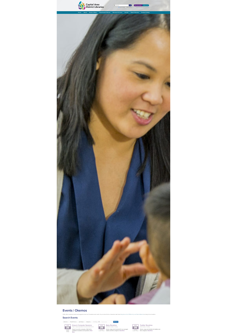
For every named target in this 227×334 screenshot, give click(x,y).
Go (130, 5)
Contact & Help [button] (145, 12)
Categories (88, 321)
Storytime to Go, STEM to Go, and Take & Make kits (132, 314)
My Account (138, 5)
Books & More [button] (93, 12)
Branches (65, 321)
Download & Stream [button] (104, 12)
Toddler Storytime (146, 325)
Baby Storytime (111, 325)
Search (116, 321)
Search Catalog (122, 7)
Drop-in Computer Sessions (82, 325)
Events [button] (126, 12)
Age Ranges (81, 321)
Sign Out (145, 5)
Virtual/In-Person (73, 321)
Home (79, 12)
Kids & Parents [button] (135, 12)
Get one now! (147, 7)
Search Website (129, 7)
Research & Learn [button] (117, 12)
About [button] (85, 12)
